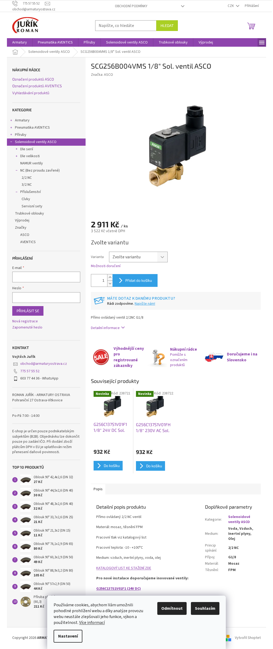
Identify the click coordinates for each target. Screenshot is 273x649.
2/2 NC (27, 177)
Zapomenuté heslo (27, 327)
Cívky (26, 199)
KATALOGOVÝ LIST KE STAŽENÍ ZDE (123, 568)
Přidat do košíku (138, 280)
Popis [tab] (98, 489)
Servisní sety (32, 206)
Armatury (22, 120)
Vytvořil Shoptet (248, 638)
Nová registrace (25, 321)
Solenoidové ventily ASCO (36, 142)
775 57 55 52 (29, 371)
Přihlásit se (28, 310)
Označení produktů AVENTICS (37, 86)
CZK (231, 5)
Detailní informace (105, 328)
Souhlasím (205, 608)
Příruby (20, 134)
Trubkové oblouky (29, 213)
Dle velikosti (30, 156)
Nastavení (68, 636)
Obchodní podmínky (131, 6)
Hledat (167, 25)
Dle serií (26, 149)
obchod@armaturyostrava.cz (43, 363)
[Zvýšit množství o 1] (110, 277)
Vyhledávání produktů (30, 93)
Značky (20, 227)
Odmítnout (172, 608)
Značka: (102, 74)
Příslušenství (30, 192)
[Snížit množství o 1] (110, 283)
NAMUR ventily (31, 163)
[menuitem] (19, 42)
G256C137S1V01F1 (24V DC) (118, 588)
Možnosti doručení (106, 266)
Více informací (92, 623)
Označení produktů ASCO (33, 79)
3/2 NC (27, 184)
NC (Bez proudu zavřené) (40, 170)
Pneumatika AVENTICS (32, 127)
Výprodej (22, 220)
